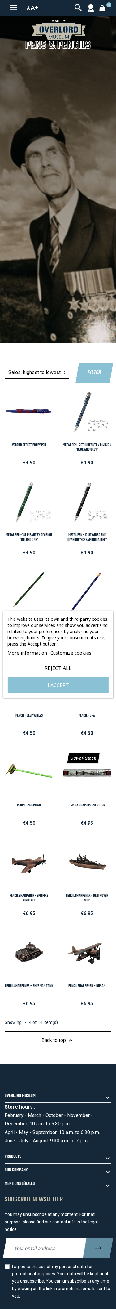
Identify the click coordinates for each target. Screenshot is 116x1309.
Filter (94, 372)
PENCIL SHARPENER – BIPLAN (86, 986)
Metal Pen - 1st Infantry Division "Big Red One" (29, 537)
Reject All (58, 668)
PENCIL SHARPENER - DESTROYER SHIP (87, 898)
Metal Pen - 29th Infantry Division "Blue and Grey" (87, 447)
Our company (16, 1170)
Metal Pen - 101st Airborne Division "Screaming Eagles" (87, 537)
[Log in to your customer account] (91, 7)
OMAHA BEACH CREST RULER (87, 805)
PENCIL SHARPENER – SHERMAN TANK (29, 986)
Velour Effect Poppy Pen (29, 445)
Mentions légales (20, 1183)
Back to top (58, 1040)
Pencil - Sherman (29, 805)
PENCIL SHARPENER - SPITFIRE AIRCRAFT (29, 898)
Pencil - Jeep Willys (29, 715)
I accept (58, 685)
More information (27, 653)
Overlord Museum (20, 1095)
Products (13, 1156)
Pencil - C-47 (87, 715)
